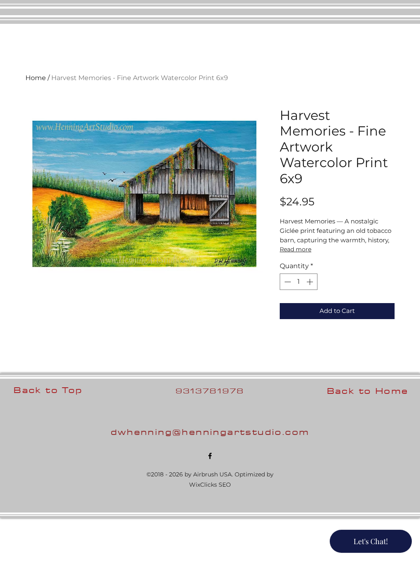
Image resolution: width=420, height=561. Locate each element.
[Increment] (310, 282)
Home (35, 78)
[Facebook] (210, 456)
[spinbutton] (298, 282)
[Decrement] (286, 282)
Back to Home (368, 391)
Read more (295, 249)
